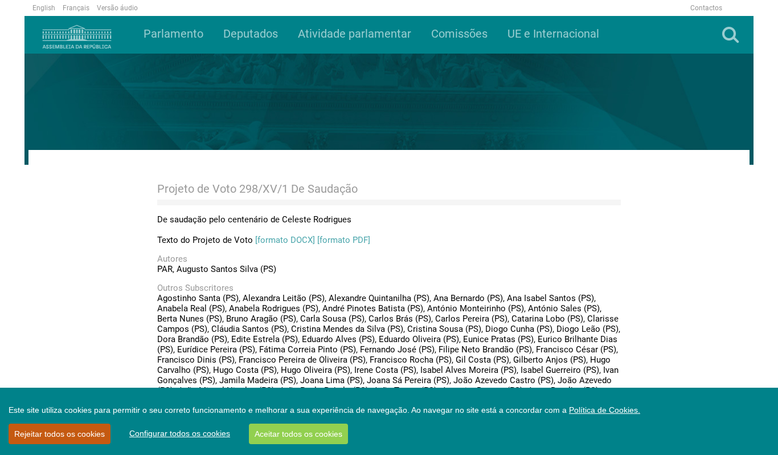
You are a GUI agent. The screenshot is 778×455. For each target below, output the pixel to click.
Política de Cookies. (604, 410)
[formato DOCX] (285, 240)
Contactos (706, 8)
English (43, 8)
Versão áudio (117, 8)
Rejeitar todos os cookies (59, 433)
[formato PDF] (343, 240)
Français (76, 8)
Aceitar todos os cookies (298, 433)
